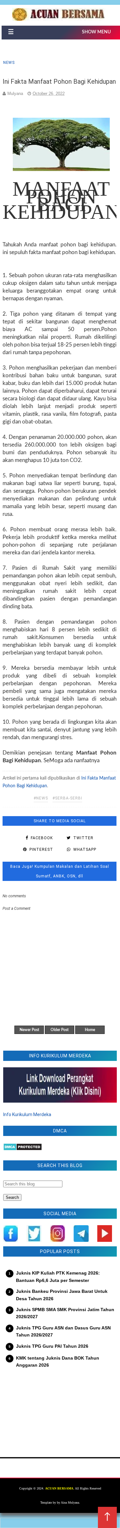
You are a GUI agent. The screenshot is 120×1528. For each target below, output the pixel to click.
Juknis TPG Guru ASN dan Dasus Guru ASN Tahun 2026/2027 (63, 1331)
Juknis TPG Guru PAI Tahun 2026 (52, 1346)
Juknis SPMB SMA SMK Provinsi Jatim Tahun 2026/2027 (65, 1313)
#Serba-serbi (67, 798)
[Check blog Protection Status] (22, 1149)
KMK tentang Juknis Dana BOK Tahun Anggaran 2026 (57, 1361)
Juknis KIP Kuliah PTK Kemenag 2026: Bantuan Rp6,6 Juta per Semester (58, 1276)
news (8, 62)
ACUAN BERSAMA (59, 1488)
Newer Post (29, 1030)
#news (41, 798)
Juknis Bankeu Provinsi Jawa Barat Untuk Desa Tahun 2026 (62, 1295)
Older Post (59, 1030)
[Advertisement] (60, 1409)
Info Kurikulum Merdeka (27, 1114)
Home (90, 1030)
